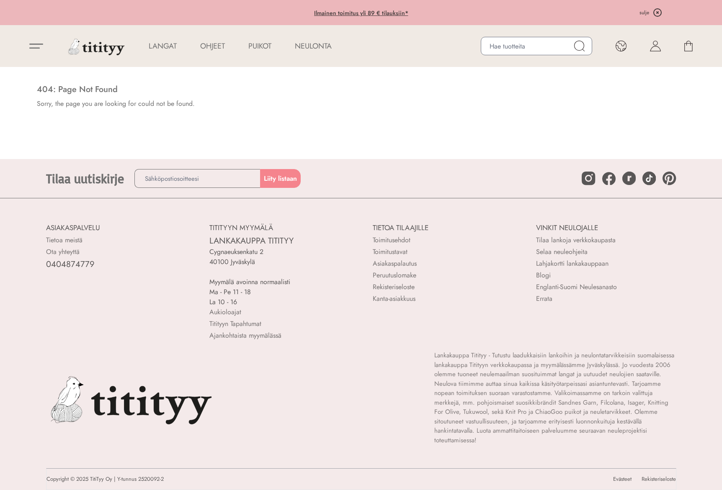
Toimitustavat (390, 252)
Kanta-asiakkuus (394, 298)
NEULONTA (313, 46)
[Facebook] (609, 178)
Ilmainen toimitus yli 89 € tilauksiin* (361, 13)
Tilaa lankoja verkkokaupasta (576, 240)
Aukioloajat (225, 312)
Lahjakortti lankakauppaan (572, 263)
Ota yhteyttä (63, 252)
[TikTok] (649, 178)
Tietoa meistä (64, 240)
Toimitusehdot (391, 240)
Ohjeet (212, 46)
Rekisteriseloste (394, 287)
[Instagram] (588, 178)
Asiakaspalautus (395, 263)
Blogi (543, 275)
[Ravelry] (629, 178)
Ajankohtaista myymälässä (245, 335)
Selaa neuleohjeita (562, 252)
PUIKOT (259, 46)
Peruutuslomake (394, 275)
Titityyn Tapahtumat (235, 323)
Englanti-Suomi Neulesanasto (576, 287)
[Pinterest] (669, 178)
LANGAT (163, 46)
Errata (544, 298)
